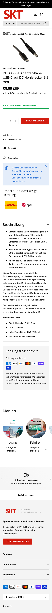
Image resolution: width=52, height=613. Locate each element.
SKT (9, 606)
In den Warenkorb (35, 121)
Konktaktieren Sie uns (18, 541)
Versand (15, 93)
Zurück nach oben (26, 495)
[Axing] (13, 428)
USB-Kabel (7, 135)
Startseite (6, 32)
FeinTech (7, 68)
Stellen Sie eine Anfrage (23, 171)
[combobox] (26, 23)
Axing (13, 442)
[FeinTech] (36, 428)
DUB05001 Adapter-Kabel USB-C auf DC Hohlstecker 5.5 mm (24, 34)
